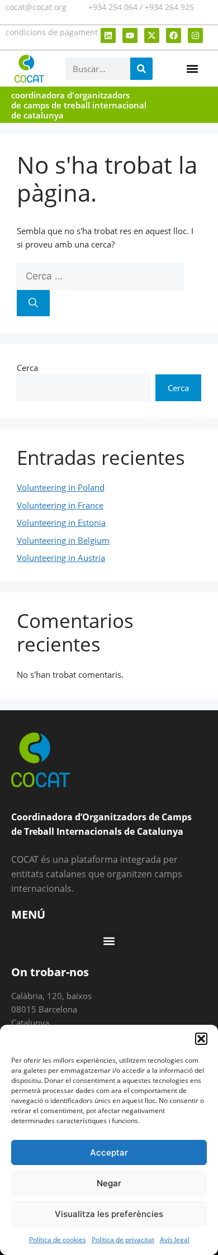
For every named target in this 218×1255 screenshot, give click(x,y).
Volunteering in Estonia (61, 522)
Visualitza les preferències (109, 1214)
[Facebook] (173, 35)
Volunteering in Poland (61, 487)
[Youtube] (130, 35)
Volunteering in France (60, 505)
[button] (201, 1038)
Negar (109, 1183)
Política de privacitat (123, 1239)
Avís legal (174, 1239)
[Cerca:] (100, 276)
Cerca (27, 367)
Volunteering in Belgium (63, 540)
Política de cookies (57, 1239)
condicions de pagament (52, 32)
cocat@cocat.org (36, 7)
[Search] (141, 69)
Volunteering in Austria (61, 557)
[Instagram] (195, 35)
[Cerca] (33, 303)
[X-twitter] (151, 35)
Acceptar (109, 1152)
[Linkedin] (108, 35)
